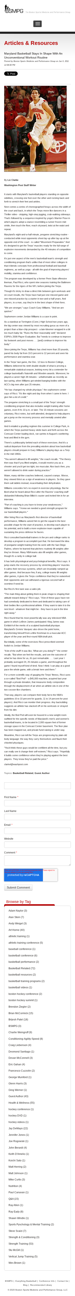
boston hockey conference (25, 994)
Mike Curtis (17, 1179)
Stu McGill (16, 1250)
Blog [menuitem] (25, 1285)
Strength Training (21, 1243)
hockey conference (21, 1109)
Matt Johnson (18, 1173)
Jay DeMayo (18, 1128)
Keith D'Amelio (19, 1154)
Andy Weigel (18, 923)
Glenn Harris (18, 1083)
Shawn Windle (19, 1218)
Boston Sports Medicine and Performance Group (34, 61)
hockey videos (19, 1122)
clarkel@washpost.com (16, 764)
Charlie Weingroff (20, 1032)
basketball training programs (27, 981)
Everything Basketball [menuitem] (25, 1281)
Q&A (14, 1198)
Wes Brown (17, 1262)
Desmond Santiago (21, 1051)
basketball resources (22, 974)
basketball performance (24, 961)
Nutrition (15, 1186)
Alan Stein (16, 917)
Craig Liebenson (20, 1045)
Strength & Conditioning (24, 1237)
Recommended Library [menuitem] (41, 1285)
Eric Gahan (17, 1064)
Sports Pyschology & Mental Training (31, 1224)
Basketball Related (23, 773)
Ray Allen (16, 1205)
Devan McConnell (21, 1057)
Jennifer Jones (19, 1134)
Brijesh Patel (18, 1019)
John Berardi (18, 1147)
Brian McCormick (21, 1013)
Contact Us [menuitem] (62, 1281)
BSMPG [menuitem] (9, 1281)
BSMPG (15, 1026)
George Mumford (20, 1077)
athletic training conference (26, 942)
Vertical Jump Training (23, 1256)
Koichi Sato (17, 1160)
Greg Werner (18, 1090)
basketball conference (23, 955)
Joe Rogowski (18, 1141)
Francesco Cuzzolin (22, 1070)
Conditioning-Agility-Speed (26, 1038)
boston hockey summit (23, 1000)
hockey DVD (17, 1115)
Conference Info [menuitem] (47, 1281)
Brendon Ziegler (20, 1006)
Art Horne (17, 930)
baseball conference (22, 949)
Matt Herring (17, 1166)
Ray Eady (16, 1211)
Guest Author (42, 773)
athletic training (19, 936)
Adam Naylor (18, 910)
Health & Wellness (22, 1102)
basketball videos (20, 987)
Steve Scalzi (17, 1231)
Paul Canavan (19, 1192)
